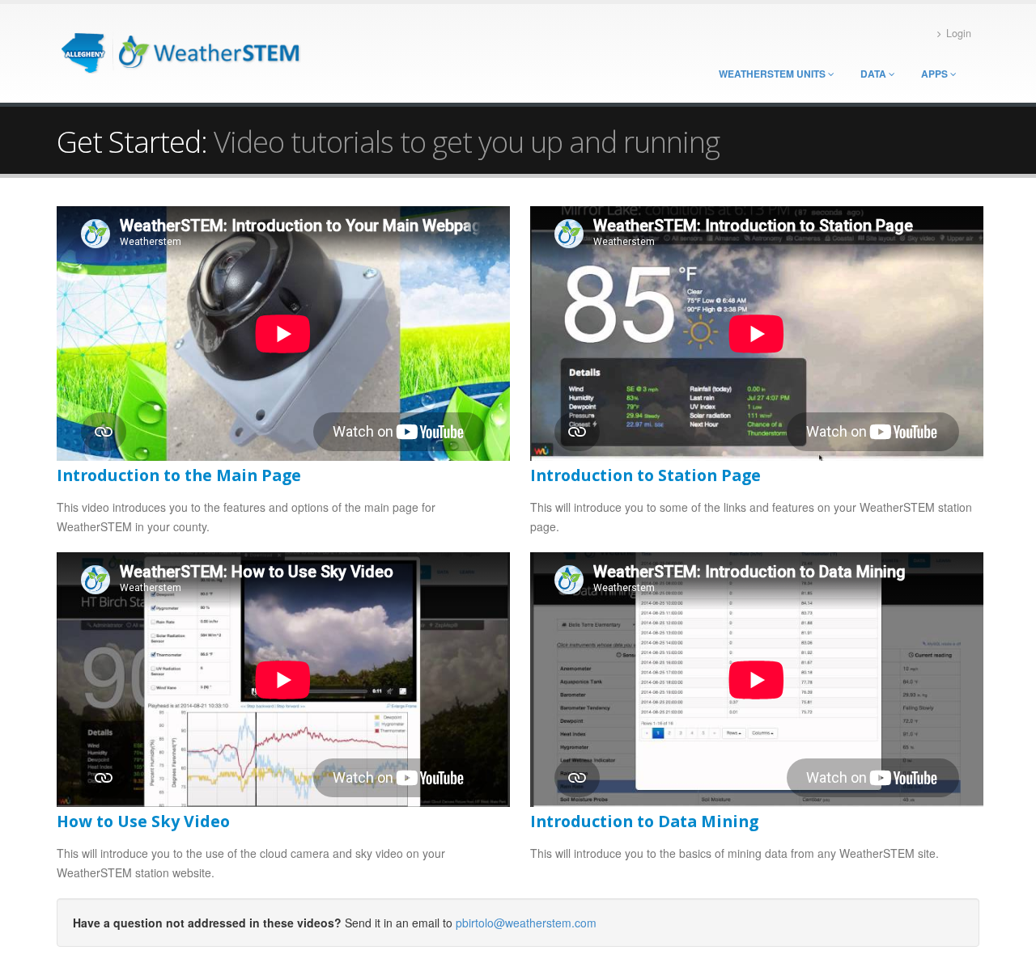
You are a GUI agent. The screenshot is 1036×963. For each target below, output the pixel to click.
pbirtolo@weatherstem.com (526, 922)
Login (958, 33)
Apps (935, 73)
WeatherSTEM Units (773, 73)
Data (874, 73)
